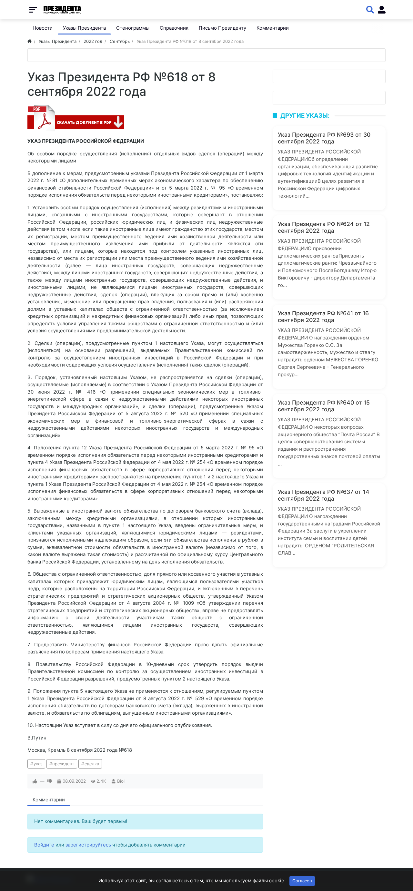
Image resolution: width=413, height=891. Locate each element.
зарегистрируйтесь (88, 845)
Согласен (302, 880)
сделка (92, 763)
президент (63, 763)
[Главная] (29, 41)
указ (38, 763)
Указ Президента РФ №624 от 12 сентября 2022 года (324, 227)
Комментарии (49, 800)
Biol (121, 781)
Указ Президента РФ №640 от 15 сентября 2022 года (324, 406)
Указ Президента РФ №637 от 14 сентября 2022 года (323, 495)
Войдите (44, 845)
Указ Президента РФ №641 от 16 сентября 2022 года (323, 316)
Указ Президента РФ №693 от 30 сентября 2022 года (324, 138)
